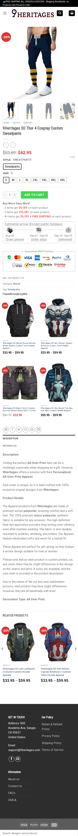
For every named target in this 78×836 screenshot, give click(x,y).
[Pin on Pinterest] (32, 430)
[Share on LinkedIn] (38, 430)
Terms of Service (52, 750)
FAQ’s (11, 793)
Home (6, 122)
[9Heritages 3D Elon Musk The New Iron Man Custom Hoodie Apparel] (58, 382)
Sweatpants (14, 289)
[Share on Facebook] (12, 430)
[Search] (60, 13)
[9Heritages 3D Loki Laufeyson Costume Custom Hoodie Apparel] (20, 641)
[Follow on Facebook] (12, 759)
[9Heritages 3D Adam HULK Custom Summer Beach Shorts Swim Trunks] (20, 382)
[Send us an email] (18, 759)
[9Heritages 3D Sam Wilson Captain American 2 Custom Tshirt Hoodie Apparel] (58, 641)
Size (6, 173)
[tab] (39, 438)
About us (13, 779)
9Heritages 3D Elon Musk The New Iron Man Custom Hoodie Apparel (57, 409)
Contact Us (15, 786)
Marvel (28, 122)
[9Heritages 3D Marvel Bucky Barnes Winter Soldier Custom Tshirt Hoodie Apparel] (20, 317)
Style (7, 160)
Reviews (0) (9, 445)
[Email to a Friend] (25, 430)
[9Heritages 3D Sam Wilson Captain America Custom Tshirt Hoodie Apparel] (58, 317)
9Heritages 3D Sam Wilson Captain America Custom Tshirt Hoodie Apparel (56, 345)
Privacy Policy (50, 736)
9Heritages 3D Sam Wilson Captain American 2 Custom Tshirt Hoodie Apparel (56, 671)
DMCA (12, 800)
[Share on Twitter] (19, 430)
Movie (16, 122)
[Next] (69, 63)
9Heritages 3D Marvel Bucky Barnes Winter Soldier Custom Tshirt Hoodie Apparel (19, 345)
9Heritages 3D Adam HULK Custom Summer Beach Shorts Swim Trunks (19, 409)
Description (10, 438)
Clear (72, 157)
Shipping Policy (51, 743)
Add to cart (34, 195)
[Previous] (8, 63)
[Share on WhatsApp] (6, 430)
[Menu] (5, 13)
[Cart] (72, 13)
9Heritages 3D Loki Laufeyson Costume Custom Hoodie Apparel (19, 671)
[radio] (12, 166)
